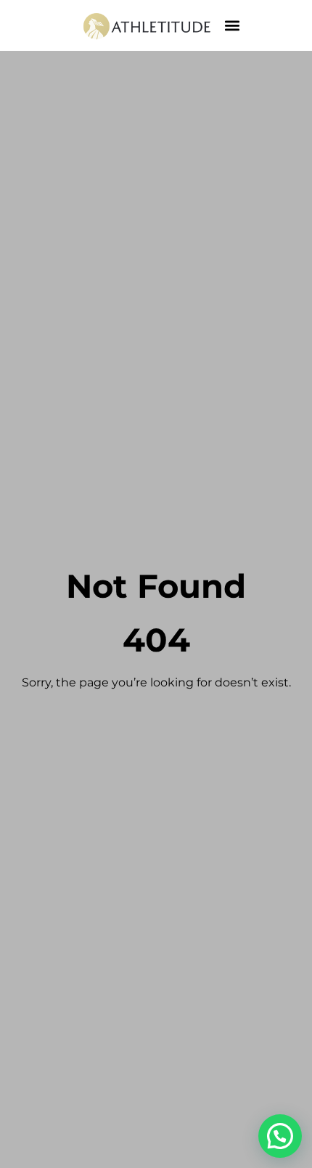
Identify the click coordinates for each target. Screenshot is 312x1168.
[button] (232, 26)
